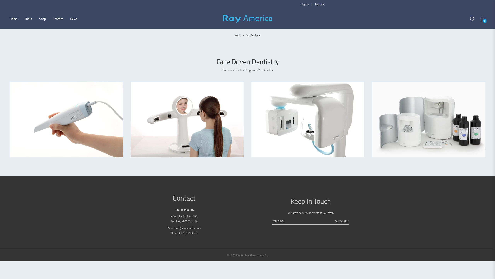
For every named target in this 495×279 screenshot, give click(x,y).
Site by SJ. (262, 255)
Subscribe (342, 221)
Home (238, 35)
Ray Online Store (246, 255)
